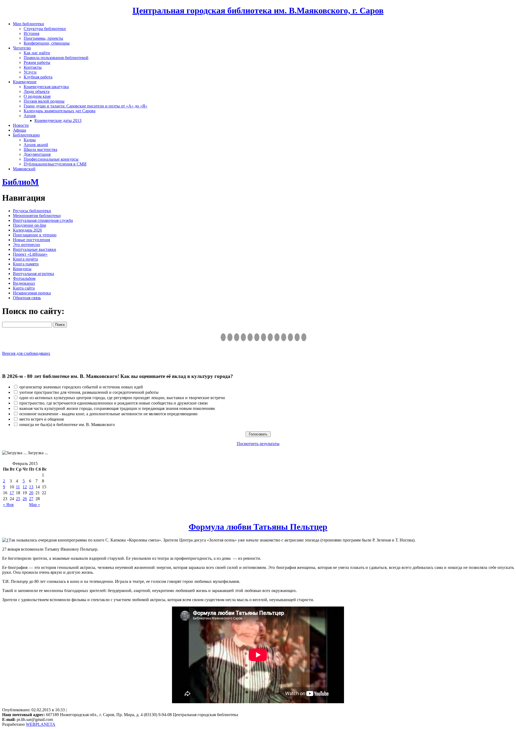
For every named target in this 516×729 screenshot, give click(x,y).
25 (18, 498)
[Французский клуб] (277, 337)
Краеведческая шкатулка (46, 86)
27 (31, 498)
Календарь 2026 (27, 230)
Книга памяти (26, 264)
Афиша (19, 130)
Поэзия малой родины (44, 101)
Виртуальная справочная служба (43, 220)
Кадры (30, 140)
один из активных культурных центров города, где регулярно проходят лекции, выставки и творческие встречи (122, 397)
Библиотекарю (26, 135)
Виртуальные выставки (34, 249)
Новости (21, 125)
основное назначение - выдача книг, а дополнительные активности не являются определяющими (108, 414)
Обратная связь (27, 297)
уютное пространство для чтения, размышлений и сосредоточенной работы (89, 392)
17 (12, 492)
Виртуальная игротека (33, 273)
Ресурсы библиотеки (32, 210)
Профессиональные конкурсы (51, 159)
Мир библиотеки (28, 23)
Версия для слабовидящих (26, 353)
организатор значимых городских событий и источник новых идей (81, 387)
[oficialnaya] (223, 337)
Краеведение (25, 82)
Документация (37, 154)
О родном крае (37, 96)
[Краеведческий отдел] (250, 337)
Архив (30, 115)
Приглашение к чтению (34, 235)
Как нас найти (37, 52)
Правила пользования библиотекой (56, 57)
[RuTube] (236, 337)
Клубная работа (38, 77)
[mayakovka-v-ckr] (256, 337)
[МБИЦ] (243, 337)
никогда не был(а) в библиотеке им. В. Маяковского (67, 424)
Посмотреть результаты (258, 443)
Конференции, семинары (47, 43)
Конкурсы (22, 268)
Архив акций (36, 144)
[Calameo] (290, 337)
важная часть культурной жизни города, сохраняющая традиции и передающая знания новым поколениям (117, 408)
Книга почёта (25, 259)
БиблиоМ (20, 182)
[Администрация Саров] (303, 337)
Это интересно (26, 244)
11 (18, 487)
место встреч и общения (41, 419)
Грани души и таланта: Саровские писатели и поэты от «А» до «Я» (85, 106)
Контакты (33, 67)
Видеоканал (24, 283)
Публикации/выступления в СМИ (55, 164)
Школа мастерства (40, 149)
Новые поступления (31, 239)
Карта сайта (24, 288)
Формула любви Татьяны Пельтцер (258, 527)
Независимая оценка (32, 293)
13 (31, 487)
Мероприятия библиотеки (37, 215)
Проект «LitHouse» (30, 254)
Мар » (34, 504)
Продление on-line (29, 225)
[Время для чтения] (263, 337)
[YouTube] (297, 337)
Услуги (30, 72)
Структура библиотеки (45, 28)
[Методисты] (283, 337)
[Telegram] (229, 337)
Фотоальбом (24, 278)
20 (31, 492)
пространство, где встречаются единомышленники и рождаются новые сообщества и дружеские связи (113, 403)
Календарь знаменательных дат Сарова (59, 111)
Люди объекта (36, 91)
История (31, 33)
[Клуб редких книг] (270, 337)
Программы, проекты (43, 38)
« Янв (8, 504)
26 (25, 498)
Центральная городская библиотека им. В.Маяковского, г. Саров (258, 10)
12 (25, 487)
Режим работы (37, 62)
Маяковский (24, 169)
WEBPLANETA (40, 724)
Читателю (22, 48)
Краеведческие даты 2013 (57, 120)
